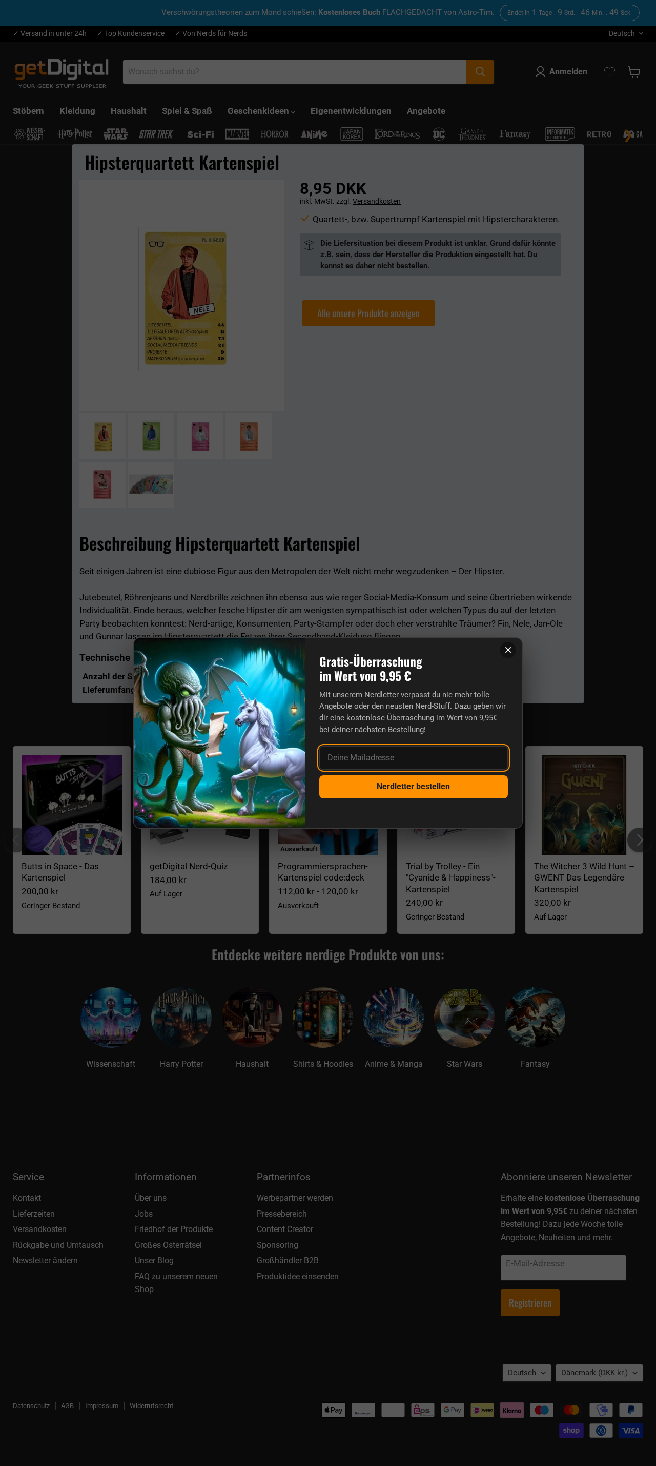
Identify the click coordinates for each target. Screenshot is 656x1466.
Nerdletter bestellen (413, 786)
